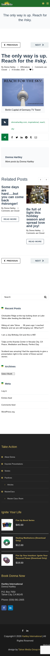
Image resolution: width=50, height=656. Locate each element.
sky (12, 129)
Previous (12, 45)
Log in (4, 391)
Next (38, 45)
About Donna (10, 457)
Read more (10, 219)
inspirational (33, 122)
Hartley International (32, 636)
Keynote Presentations (14, 464)
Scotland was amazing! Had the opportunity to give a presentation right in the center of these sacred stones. (24, 354)
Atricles (10, 485)
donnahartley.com (19, 122)
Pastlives (8, 478)
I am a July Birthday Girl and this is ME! (18, 335)
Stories (7, 471)
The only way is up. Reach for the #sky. (24, 58)
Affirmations (25, 67)
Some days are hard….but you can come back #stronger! (12, 195)
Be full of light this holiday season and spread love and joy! (35, 217)
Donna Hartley (10, 67)
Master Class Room (15, 499)
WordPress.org (8, 412)
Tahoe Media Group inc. (30, 649)
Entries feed (6, 398)
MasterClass (10, 492)
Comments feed (8, 405)
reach (42, 122)
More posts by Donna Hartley (19, 161)
